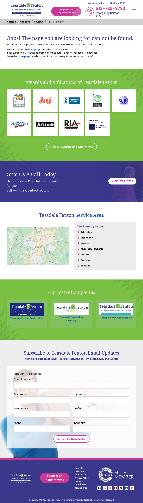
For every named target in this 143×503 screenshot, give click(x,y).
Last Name (79, 394)
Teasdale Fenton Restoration (26, 318)
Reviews (38, 21)
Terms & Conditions (80, 483)
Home (12, 21)
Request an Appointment (66, 11)
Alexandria (87, 237)
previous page (32, 49)
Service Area (89, 215)
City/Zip (78, 408)
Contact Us (80, 474)
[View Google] (104, 488)
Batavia (85, 260)
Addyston (86, 232)
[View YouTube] (115, 488)
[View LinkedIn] (126, 488)
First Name (20, 394)
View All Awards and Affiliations (71, 146)
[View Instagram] (110, 488)
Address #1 (21, 408)
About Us (25, 21)
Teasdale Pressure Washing (116, 317)
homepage (24, 56)
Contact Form (37, 190)
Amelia (85, 243)
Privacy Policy (82, 478)
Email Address (24, 379)
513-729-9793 (110, 8)
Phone (17, 423)
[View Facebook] (99, 488)
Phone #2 (79, 423)
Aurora (85, 254)
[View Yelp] (132, 488)
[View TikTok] (121, 488)
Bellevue (85, 265)
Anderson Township (92, 249)
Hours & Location (79, 469)
